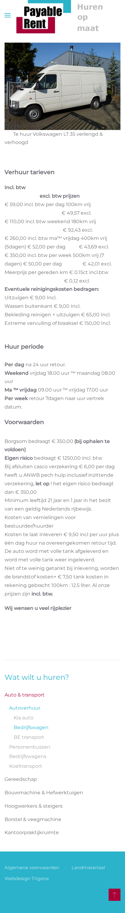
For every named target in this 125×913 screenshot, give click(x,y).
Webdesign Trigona (27, 878)
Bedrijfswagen (31, 727)
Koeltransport (25, 766)
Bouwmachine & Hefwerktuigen (44, 792)
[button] (8, 15)
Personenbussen (29, 747)
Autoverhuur (24, 708)
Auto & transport (25, 695)
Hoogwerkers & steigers (33, 806)
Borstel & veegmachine (33, 819)
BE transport (29, 737)
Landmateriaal (88, 867)
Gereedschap (21, 779)
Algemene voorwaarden (32, 867)
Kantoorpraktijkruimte (32, 832)
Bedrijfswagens (27, 756)
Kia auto (23, 718)
